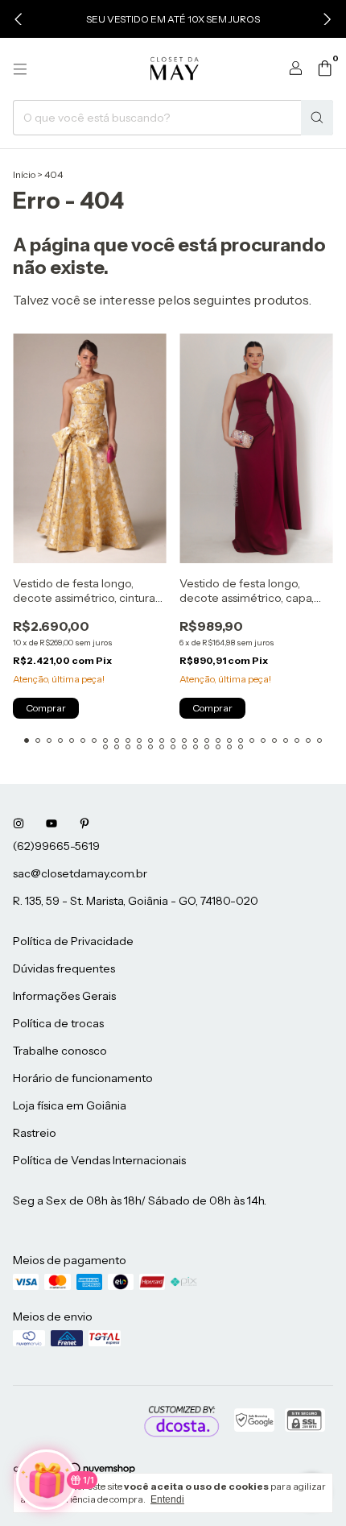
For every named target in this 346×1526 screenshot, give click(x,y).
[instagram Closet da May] (18, 823)
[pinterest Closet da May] (84, 823)
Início (24, 174)
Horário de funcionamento (83, 1078)
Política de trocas (58, 1023)
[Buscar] (317, 117)
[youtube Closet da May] (51, 823)
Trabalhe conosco (60, 1050)
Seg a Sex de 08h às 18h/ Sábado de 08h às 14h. (139, 1200)
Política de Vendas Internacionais (99, 1160)
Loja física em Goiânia (69, 1105)
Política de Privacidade (73, 941)
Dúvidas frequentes (64, 968)
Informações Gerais (64, 996)
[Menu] (20, 69)
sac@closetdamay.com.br (80, 873)
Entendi (167, 1499)
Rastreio (34, 1133)
